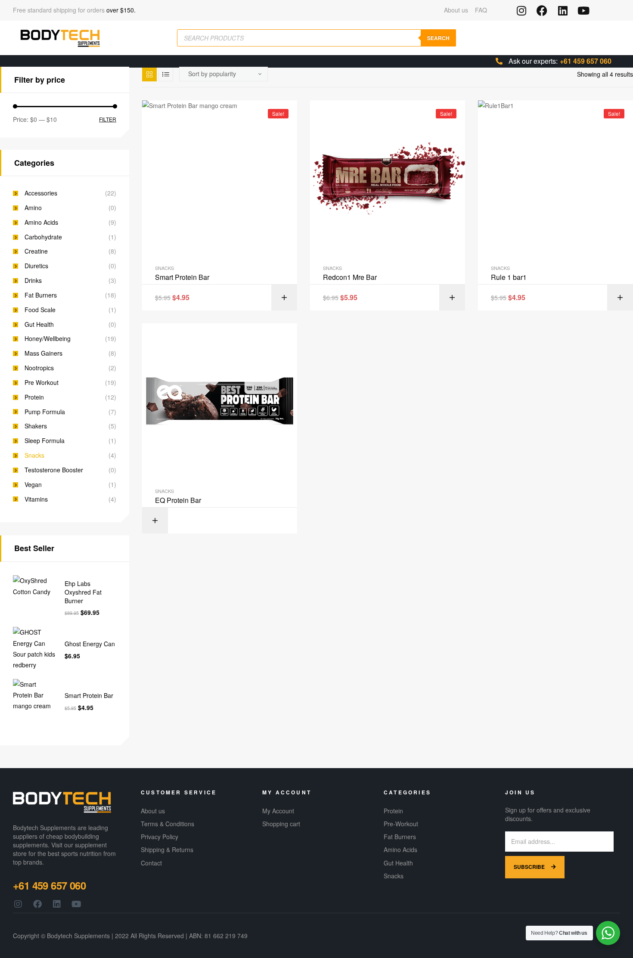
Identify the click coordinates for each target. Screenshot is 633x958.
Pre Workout (42, 382)
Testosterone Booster (54, 470)
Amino (33, 208)
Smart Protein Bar (182, 277)
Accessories (41, 193)
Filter (107, 119)
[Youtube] (583, 10)
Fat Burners (41, 295)
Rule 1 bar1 (509, 277)
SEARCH (438, 38)
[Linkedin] (562, 10)
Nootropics (39, 368)
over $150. (121, 10)
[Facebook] (542, 10)
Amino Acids (41, 222)
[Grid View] (149, 74)
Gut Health (39, 324)
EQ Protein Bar (178, 500)
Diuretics (36, 266)
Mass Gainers (43, 353)
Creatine (36, 251)
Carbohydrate (43, 237)
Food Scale (40, 310)
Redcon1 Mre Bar (350, 277)
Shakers (36, 426)
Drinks (33, 280)
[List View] (165, 74)
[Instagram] (521, 10)
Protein (34, 397)
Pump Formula (45, 412)
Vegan (33, 485)
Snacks (164, 267)
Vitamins (36, 499)
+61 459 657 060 (585, 61)
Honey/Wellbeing (48, 339)
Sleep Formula (45, 441)
